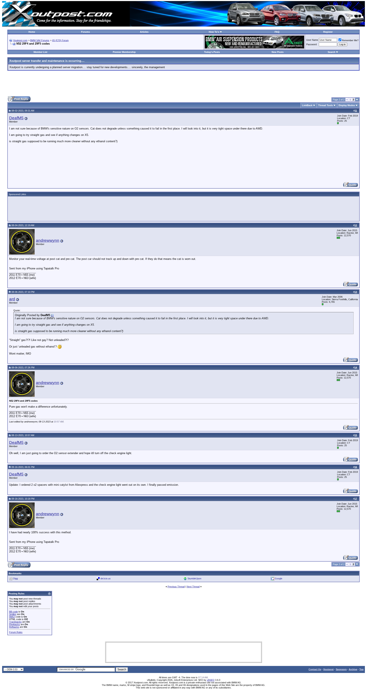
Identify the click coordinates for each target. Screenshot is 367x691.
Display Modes (347, 105)
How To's (214, 32)
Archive (353, 669)
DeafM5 (16, 118)
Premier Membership (124, 52)
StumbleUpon (194, 578)
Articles (144, 32)
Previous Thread (176, 586)
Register (328, 32)
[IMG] (12, 616)
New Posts (278, 52)
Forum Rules (16, 632)
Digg (15, 578)
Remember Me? (350, 40)
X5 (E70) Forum (60, 40)
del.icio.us (105, 578)
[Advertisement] (183, 83)
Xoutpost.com (20, 40)
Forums (85, 32)
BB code (13, 611)
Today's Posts (212, 52)
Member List (40, 52)
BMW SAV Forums (39, 40)
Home (31, 32)
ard (12, 299)
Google (278, 578)
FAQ (277, 32)
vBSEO (211, 680)
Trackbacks (15, 622)
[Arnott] (254, 47)
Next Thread (193, 586)
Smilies (12, 614)
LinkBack (307, 105)
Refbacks (14, 627)
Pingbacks (14, 624)
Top (361, 669)
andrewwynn (47, 240)
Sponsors (341, 669)
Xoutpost (328, 669)
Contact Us (315, 669)
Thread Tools (325, 105)
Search (331, 52)
